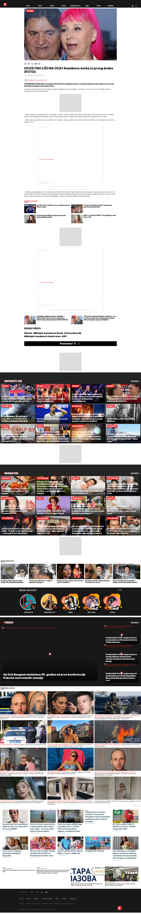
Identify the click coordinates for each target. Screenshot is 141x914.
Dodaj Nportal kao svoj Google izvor (37, 80)
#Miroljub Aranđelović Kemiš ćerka (42, 336)
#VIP (64, 336)
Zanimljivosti (75, 6)
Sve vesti (135, 381)
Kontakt (28, 903)
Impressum (36, 903)
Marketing (44, 903)
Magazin (11, 473)
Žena (87, 6)
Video (8, 622)
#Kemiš (28, 333)
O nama (21, 903)
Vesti (40, 6)
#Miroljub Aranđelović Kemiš (48, 333)
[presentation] (119, 590)
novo (28, 6)
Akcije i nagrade (55, 903)
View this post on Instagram (46, 159)
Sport (99, 6)
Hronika (110, 6)
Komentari (67, 343)
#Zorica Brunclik (72, 333)
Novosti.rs (13, 381)
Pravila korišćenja (68, 903)
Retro (63, 6)
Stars (52, 6)
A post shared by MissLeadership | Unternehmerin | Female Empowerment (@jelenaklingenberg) (70, 186)
